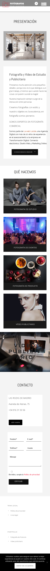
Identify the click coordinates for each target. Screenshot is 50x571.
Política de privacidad (32, 475)
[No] (47, 562)
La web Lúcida (30, 131)
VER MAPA (15, 422)
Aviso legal (14, 515)
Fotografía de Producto (18, 537)
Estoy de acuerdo (25, 566)
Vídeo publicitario (16, 541)
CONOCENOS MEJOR (23, 152)
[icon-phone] (37, 4)
